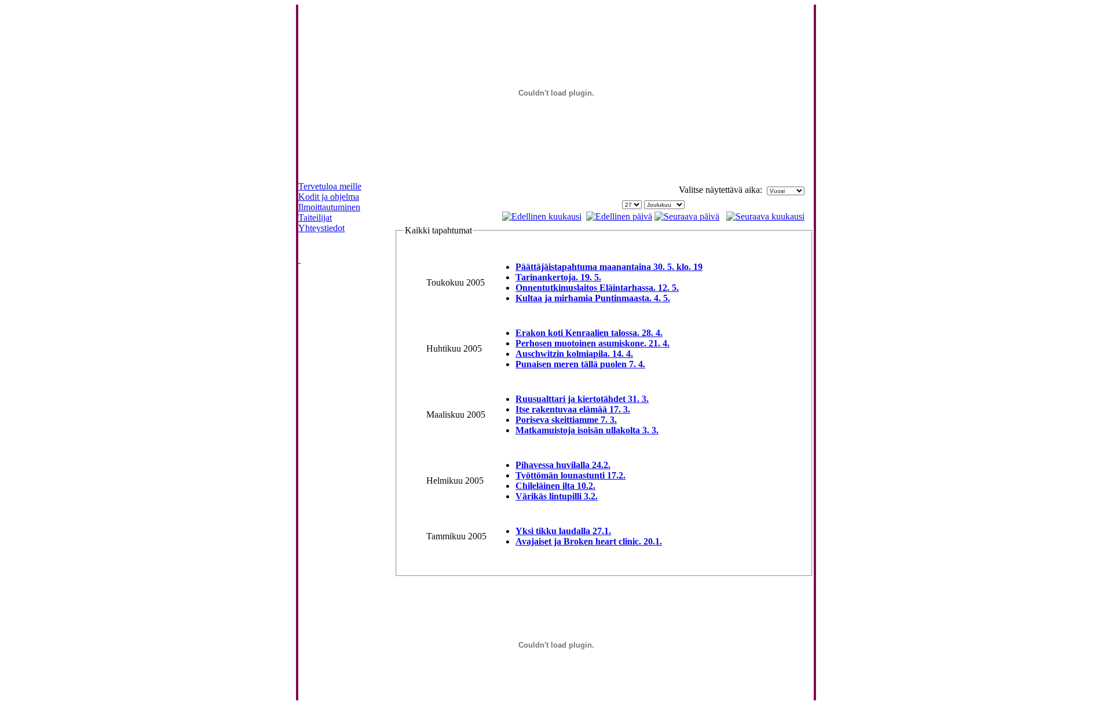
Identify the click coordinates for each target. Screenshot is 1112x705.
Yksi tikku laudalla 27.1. (563, 531)
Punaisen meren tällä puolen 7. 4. (580, 364)
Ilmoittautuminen (329, 207)
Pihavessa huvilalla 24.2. (562, 465)
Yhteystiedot (321, 228)
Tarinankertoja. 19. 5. (558, 277)
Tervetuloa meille (329, 186)
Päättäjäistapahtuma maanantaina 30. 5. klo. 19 (609, 267)
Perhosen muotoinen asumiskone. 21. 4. (592, 343)
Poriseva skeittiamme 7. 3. (566, 420)
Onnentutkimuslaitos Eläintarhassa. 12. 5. (597, 288)
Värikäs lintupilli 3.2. (556, 496)
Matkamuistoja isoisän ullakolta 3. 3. (587, 430)
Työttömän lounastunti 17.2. (570, 475)
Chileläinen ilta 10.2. (555, 486)
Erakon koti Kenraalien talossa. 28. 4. (589, 333)
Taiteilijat (315, 217)
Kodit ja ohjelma (328, 197)
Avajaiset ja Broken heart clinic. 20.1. (588, 541)
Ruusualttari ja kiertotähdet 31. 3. (582, 399)
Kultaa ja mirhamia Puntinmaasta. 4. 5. (592, 298)
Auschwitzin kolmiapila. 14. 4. (574, 354)
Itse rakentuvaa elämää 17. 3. (572, 409)
